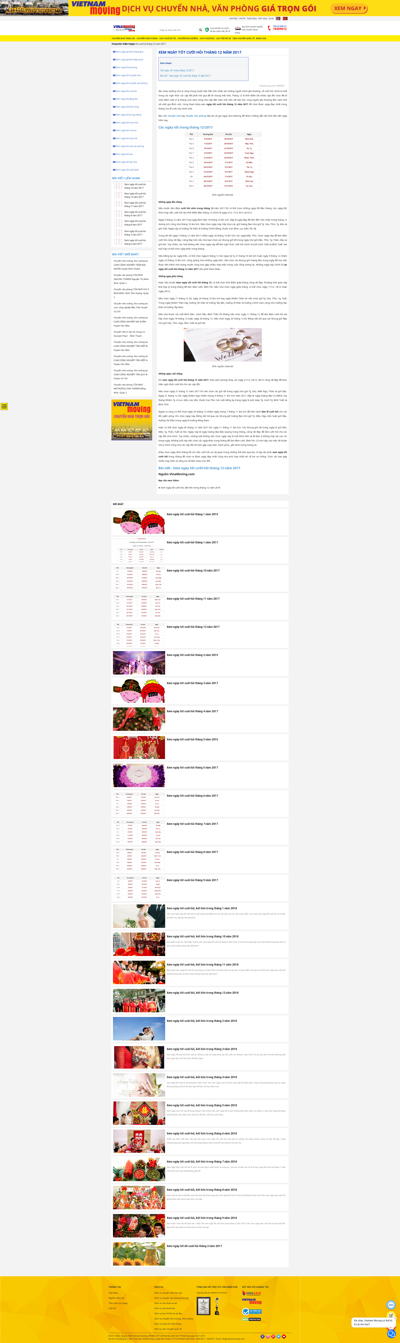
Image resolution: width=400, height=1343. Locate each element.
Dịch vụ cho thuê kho (164, 1308)
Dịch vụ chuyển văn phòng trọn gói (171, 1298)
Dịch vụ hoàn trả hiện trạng (167, 1324)
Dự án (271, 18)
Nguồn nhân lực (116, 1298)
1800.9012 (200, 1339)
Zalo (391, 1305)
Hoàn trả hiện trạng (123, 44)
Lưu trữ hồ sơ (223, 38)
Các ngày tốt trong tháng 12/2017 (177, 70)
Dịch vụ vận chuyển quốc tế (168, 1329)
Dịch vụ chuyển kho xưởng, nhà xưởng (173, 1318)
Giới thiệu (234, 18)
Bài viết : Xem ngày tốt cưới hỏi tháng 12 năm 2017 (185, 75)
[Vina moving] (133, 28)
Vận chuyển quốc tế (243, 38)
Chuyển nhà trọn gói (123, 38)
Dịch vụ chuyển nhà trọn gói (168, 1293)
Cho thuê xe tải (167, 38)
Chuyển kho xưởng (188, 38)
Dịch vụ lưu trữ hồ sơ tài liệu (168, 1313)
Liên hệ (242, 18)
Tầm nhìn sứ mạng (118, 1303)
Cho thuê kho (207, 38)
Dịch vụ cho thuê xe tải (165, 1303)
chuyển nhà (174, 115)
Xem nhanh (166, 63)
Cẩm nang (262, 18)
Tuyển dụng (252, 18)
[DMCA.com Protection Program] (262, 1319)
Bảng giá (261, 38)
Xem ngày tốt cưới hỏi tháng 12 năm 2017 (145, 44)
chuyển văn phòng (196, 115)
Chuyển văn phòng (147, 38)
